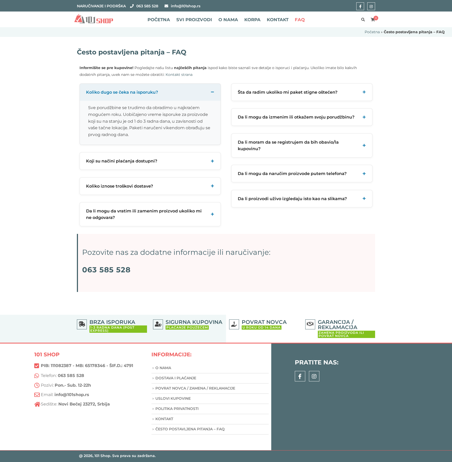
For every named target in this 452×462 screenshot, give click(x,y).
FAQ (300, 19)
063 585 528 (147, 6)
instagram (371, 6)
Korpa (252, 19)
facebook (360, 6)
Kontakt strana (179, 74)
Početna (159, 19)
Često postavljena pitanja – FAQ (190, 429)
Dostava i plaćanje (175, 378)
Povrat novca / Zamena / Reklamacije (195, 388)
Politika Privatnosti (177, 408)
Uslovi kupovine (173, 398)
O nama (228, 19)
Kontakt (278, 19)
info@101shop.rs (185, 6)
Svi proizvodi (194, 19)
